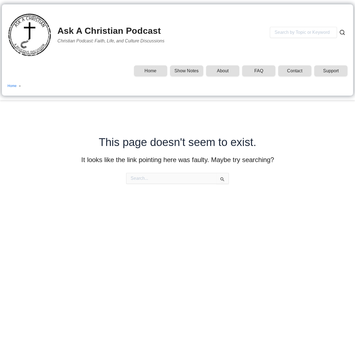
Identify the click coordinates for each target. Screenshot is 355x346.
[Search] (342, 32)
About (223, 70)
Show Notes (186, 70)
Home (150, 70)
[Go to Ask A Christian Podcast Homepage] (29, 35)
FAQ (258, 70)
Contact (294, 70)
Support (331, 70)
